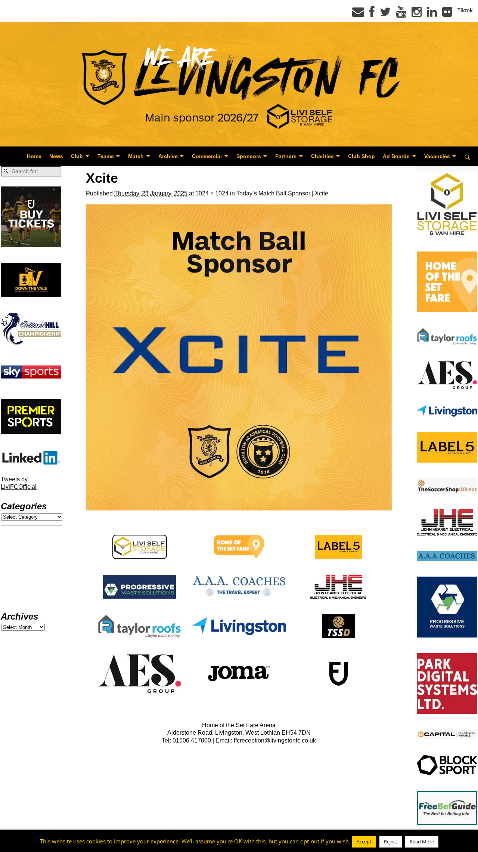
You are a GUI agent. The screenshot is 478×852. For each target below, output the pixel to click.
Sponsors (248, 156)
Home (34, 156)
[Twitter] (385, 14)
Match (136, 156)
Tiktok (465, 10)
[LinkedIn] (432, 14)
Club (77, 156)
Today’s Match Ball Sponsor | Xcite (282, 193)
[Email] (358, 14)
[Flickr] (447, 14)
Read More (422, 841)
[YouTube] (401, 14)
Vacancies (437, 156)
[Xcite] (239, 357)
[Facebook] (372, 14)
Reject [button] (390, 841)
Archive (168, 156)
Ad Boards (396, 156)
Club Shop (361, 156)
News (56, 156)
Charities (322, 156)
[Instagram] (417, 14)
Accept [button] (364, 841)
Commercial (207, 156)
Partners (286, 156)
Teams (105, 156)
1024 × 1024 (212, 193)
